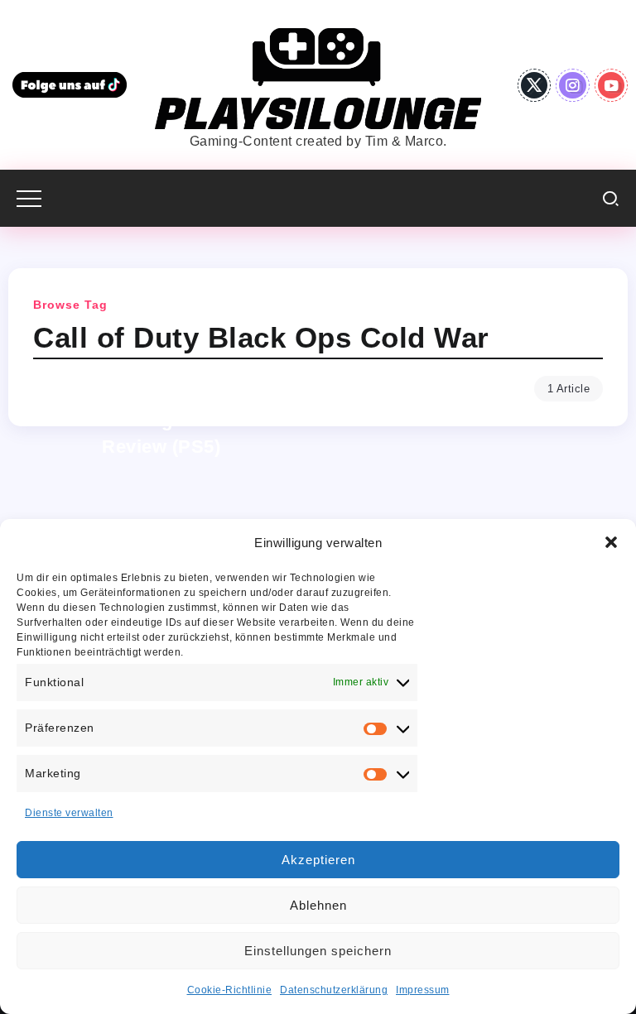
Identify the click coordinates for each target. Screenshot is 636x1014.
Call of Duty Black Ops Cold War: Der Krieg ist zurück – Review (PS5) (161, 420)
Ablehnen (318, 905)
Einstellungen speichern (318, 951)
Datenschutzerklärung (334, 990)
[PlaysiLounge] (317, 77)
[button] (611, 542)
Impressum (423, 990)
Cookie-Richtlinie (229, 990)
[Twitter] (534, 85)
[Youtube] (611, 85)
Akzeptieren (318, 860)
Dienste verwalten (69, 813)
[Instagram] (572, 85)
